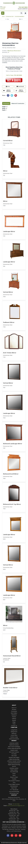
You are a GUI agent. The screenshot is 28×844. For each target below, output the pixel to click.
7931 (4, 448)
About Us (14, 707)
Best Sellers (14, 713)
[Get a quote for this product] (14, 80)
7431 (4, 266)
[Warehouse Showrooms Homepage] (14, 3)
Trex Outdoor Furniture (14, 780)
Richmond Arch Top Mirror (12, 504)
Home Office (14, 735)
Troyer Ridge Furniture (6, 691)
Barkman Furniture (14, 744)
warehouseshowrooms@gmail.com (15, 805)
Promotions (14, 711)
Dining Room (14, 731)
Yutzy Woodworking (8, 628)
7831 (4, 387)
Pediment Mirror (8, 322)
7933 (4, 508)
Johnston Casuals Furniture (14, 761)
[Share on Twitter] (12, 95)
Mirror (5, 171)
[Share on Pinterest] (15, 95)
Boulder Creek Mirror (10, 688)
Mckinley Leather (14, 768)
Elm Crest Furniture (14, 752)
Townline (14, 779)
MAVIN (14, 766)
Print (8, 86)
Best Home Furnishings (14, 746)
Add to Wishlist (8, 90)
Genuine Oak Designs (14, 757)
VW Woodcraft (14, 786)
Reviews (14, 709)
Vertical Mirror (8, 292)
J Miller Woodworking (14, 759)
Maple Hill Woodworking (14, 764)
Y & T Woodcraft (14, 789)
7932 (4, 478)
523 (4, 661)
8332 (4, 539)
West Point (14, 788)
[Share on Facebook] (8, 95)
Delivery (14, 718)
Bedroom (14, 733)
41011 (4, 630)
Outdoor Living (14, 737)
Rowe (14, 773)
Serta (14, 775)
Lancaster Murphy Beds (14, 762)
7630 (4, 296)
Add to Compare (21, 90)
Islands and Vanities (14, 738)
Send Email (21, 86)
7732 (4, 357)
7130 (4, 145)
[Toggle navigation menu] (2, 13)
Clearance (14, 714)
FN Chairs (14, 753)
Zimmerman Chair (7, 143)
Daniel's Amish (14, 750)
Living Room (14, 729)
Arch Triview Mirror (9, 353)
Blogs (14, 722)
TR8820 (5, 693)
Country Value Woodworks (6, 659)
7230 (4, 205)
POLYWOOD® (14, 771)
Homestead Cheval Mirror (12, 656)
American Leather (14, 743)
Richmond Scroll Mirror (10, 474)
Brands (14, 720)
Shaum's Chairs (14, 777)
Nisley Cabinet (14, 770)
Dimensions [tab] (6, 103)
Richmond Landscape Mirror (12, 444)
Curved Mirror (8, 140)
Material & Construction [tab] (18, 103)
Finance (14, 716)
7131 (4, 175)
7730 (4, 327)
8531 (4, 599)
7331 (4, 236)
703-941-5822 (23, 7)
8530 (4, 569)
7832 (4, 417)
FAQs (14, 723)
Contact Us (14, 725)
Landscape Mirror (9, 231)
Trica (14, 782)
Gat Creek (14, 755)
